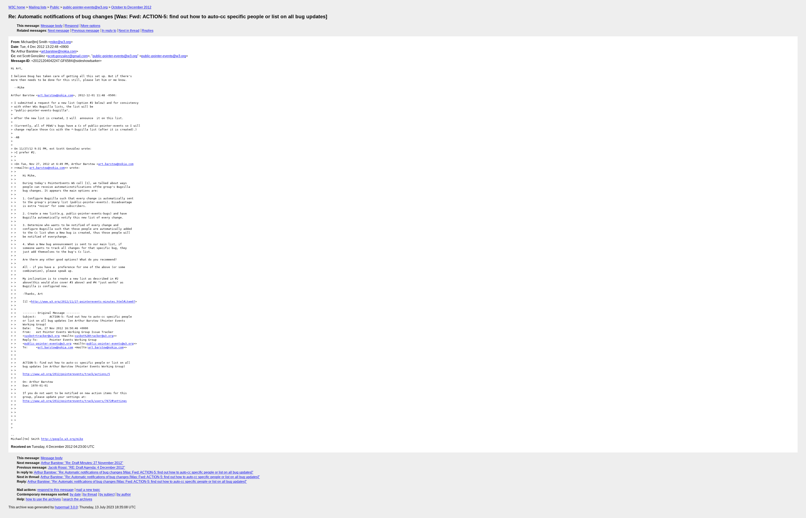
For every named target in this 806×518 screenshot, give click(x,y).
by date (75, 494)
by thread (90, 494)
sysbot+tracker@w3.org (42, 335)
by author (124, 494)
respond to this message (55, 490)
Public (54, 7)
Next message (58, 30)
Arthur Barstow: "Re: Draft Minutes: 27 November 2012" (82, 463)
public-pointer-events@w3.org (85, 7)
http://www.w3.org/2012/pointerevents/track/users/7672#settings (75, 400)
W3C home (16, 7)
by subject (107, 494)
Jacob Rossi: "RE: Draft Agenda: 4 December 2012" (86, 467)
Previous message (85, 30)
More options (90, 26)
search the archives (77, 499)
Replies (147, 30)
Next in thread (129, 30)
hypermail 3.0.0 (66, 507)
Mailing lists (37, 7)
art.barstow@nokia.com (58, 51)
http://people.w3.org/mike (62, 438)
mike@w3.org (60, 42)
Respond (72, 26)
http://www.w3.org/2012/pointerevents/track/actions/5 (66, 374)
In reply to (109, 30)
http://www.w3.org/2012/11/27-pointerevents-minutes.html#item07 (83, 301)
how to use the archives (43, 499)
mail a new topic (88, 490)
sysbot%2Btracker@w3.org (94, 335)
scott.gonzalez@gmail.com (68, 56)
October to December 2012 (131, 7)
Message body (52, 26)
